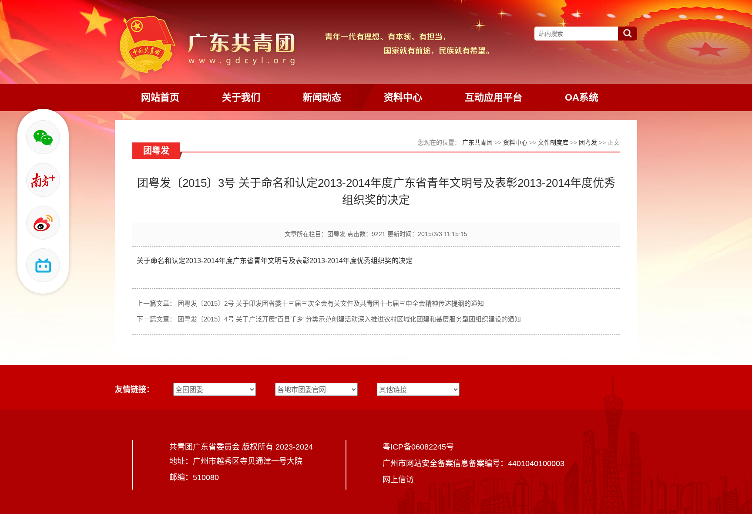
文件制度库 (553, 142)
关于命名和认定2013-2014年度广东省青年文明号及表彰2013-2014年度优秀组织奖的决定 (275, 260)
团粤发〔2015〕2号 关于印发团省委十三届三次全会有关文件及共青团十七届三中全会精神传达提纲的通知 (331, 303)
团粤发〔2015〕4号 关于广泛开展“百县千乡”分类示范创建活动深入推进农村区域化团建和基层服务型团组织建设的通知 (349, 319)
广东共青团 (477, 142)
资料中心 (515, 142)
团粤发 (588, 142)
